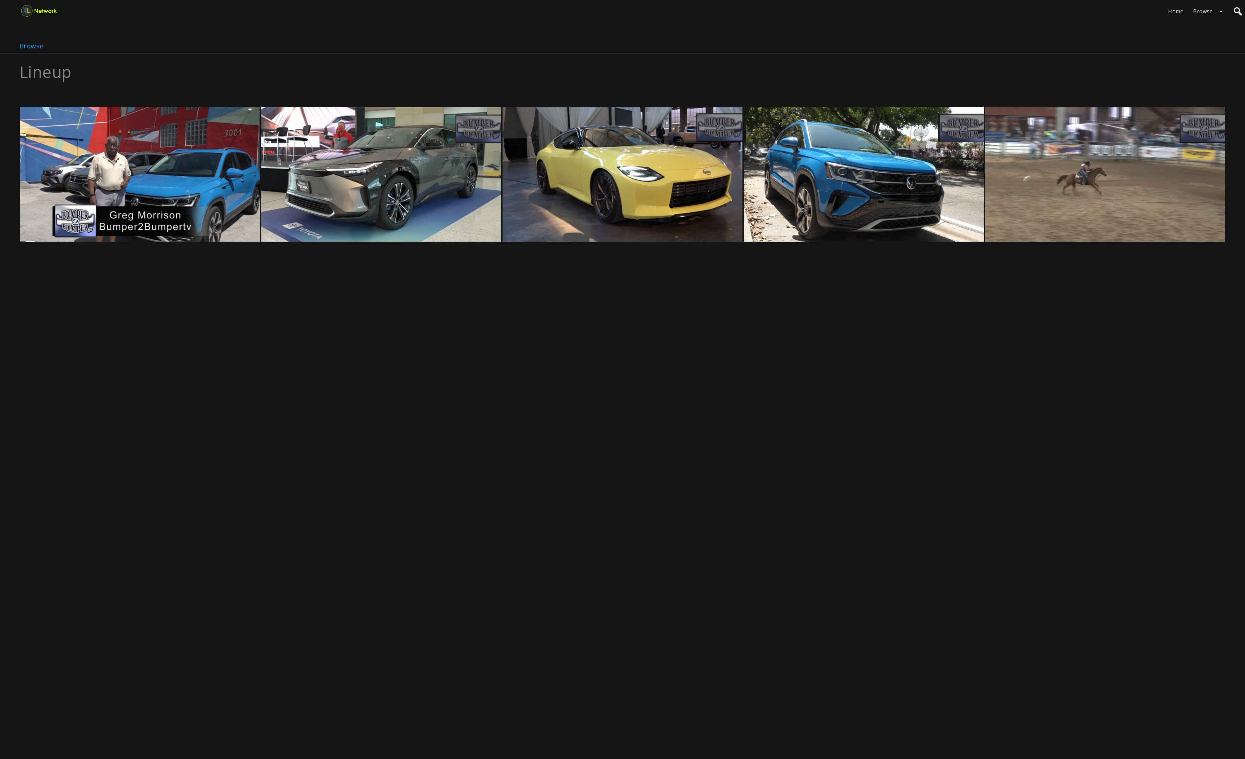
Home (1175, 11)
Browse (1203, 11)
